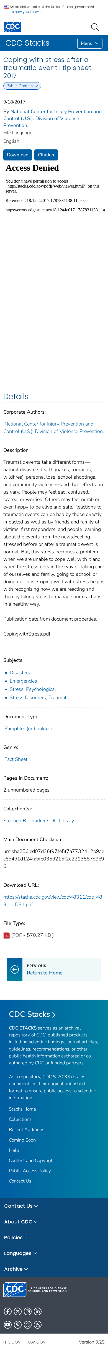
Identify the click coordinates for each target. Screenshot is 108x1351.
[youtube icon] (7, 1324)
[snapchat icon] (27, 1324)
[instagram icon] (27, 1311)
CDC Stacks (29, 1014)
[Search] (96, 26)
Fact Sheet (15, 759)
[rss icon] (37, 1324)
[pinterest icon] (17, 1324)
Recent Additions (26, 1129)
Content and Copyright (32, 1160)
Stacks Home (22, 1109)
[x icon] (17, 1311)
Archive (13, 1269)
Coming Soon (22, 1140)
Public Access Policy (30, 1171)
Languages (18, 1253)
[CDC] (12, 26)
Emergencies (23, 681)
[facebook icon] (7, 1311)
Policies (13, 1237)
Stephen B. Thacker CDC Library (38, 820)
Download (18, 155)
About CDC (18, 1221)
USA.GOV (36, 1342)
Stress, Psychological (33, 689)
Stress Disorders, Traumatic (40, 697)
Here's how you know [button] (22, 11)
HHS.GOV (11, 1342)
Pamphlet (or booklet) (28, 728)
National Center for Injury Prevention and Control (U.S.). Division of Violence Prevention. (52, 118)
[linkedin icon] (37, 1311)
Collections (20, 1119)
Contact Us (20, 1181)
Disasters (20, 672)
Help (14, 1150)
